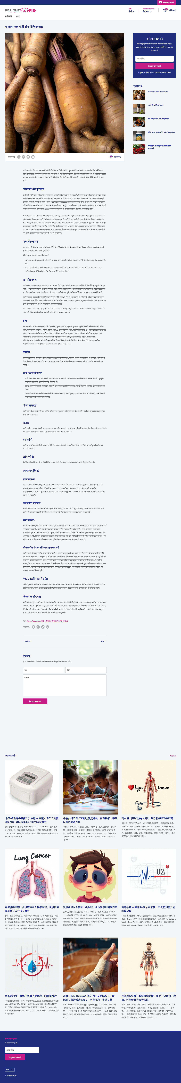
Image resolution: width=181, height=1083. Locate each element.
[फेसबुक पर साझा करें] (19, 157)
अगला (102, 641)
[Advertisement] (79, 736)
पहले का (27, 641)
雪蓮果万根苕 (57, 621)
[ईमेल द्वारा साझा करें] (33, 157)
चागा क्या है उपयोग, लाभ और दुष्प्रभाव (158, 119)
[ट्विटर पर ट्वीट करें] (28, 157)
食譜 (18, 16)
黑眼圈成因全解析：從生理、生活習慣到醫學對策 (90, 907)
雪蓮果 (48, 621)
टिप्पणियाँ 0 (117, 157)
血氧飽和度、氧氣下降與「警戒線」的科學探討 (31, 995)
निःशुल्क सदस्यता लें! (154, 66)
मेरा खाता (146, 11)
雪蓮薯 (65, 621)
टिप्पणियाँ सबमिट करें (35, 701)
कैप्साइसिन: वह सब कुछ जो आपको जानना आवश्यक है (159, 147)
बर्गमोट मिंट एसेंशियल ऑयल (155, 105)
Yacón (29, 621)
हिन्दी (7, 1070)
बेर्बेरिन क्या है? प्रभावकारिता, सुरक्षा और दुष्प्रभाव (161, 132)
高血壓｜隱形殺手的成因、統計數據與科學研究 (147, 818)
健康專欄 (8, 16)
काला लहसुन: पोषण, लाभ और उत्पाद (158, 92)
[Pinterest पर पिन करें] (23, 157)
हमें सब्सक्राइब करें (168, 2)
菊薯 (43, 621)
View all (173, 756)
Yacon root (36, 621)
